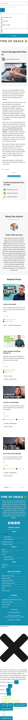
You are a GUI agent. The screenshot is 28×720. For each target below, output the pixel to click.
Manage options (7, 696)
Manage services (7, 698)
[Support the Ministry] (5, 197)
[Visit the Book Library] (5, 193)
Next (22, 487)
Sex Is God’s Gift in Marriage (12, 453)
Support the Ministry (12, 196)
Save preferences (6, 708)
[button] (14, 648)
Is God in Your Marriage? (11, 402)
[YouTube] (9, 523)
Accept (4, 705)
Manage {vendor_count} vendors (11, 700)
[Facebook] (12, 523)
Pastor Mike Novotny (14, 235)
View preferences (20, 705)
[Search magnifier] (2, 10)
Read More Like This (12, 189)
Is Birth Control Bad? (9, 304)
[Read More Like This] (5, 189)
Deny (10, 705)
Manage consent (6, 718)
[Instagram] (15, 523)
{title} (4, 711)
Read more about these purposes (11, 702)
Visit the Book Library (12, 193)
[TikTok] (19, 523)
